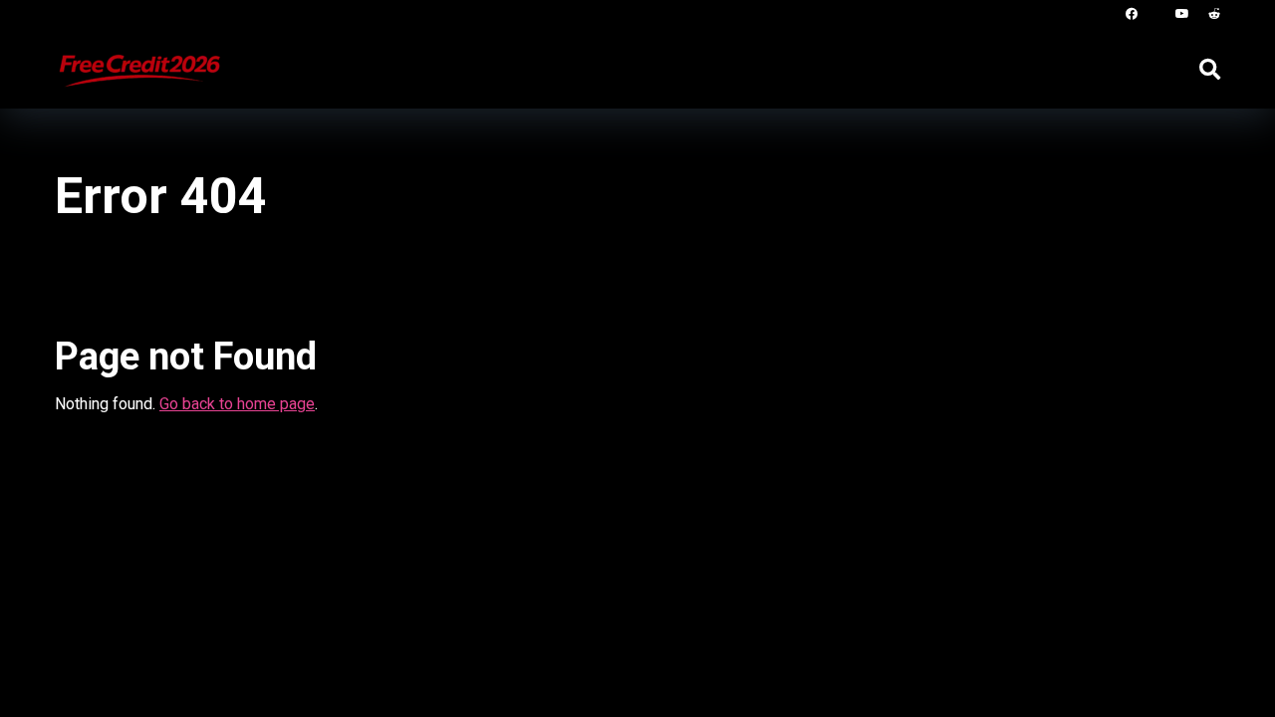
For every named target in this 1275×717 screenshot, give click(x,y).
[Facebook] (1132, 14)
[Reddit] (1214, 14)
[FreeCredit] (138, 61)
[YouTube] (1182, 14)
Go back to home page (237, 403)
